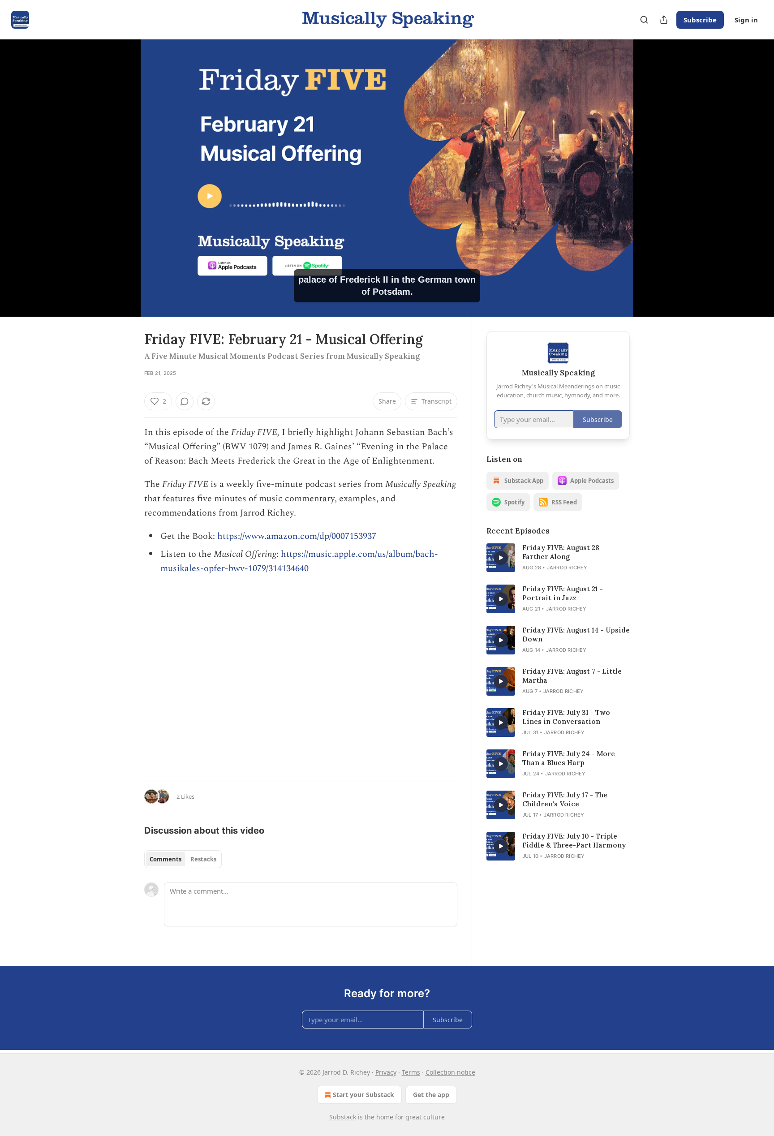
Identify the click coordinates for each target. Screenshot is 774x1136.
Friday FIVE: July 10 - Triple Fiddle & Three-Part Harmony (574, 840)
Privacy (385, 1072)
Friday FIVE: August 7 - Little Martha (572, 675)
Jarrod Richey (567, 567)
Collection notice (450, 1072)
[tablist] (183, 859)
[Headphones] (123, 188)
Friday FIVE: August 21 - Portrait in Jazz (562, 593)
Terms (411, 1072)
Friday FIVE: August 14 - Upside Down (576, 634)
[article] (558, 558)
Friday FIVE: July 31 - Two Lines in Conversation (566, 717)
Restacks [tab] (203, 859)
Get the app (431, 1094)
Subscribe (700, 19)
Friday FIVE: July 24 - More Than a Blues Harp (568, 758)
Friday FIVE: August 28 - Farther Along (563, 552)
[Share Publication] (664, 20)
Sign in (746, 19)
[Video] (123, 168)
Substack (342, 1117)
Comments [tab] (165, 859)
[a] (501, 558)
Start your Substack (363, 1094)
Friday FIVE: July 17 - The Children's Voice (564, 799)
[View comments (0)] (652, 183)
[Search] (644, 20)
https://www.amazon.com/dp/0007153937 (296, 536)
